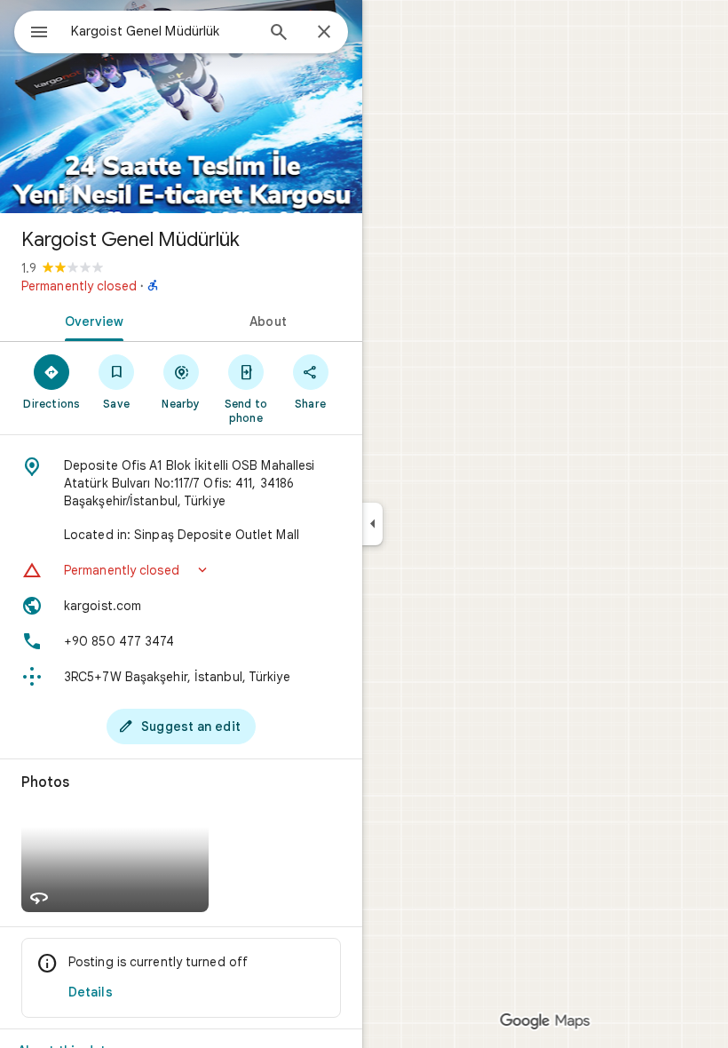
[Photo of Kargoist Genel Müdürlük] (181, 106)
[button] (181, 570)
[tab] (91, 319)
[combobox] (162, 31)
